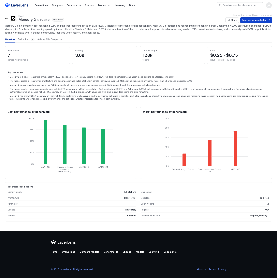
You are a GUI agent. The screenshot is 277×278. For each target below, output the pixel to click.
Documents (170, 251)
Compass (57, 5)
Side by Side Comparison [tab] (50, 39)
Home (54, 251)
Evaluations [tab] (25, 39)
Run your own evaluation (254, 20)
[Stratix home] (16, 5)
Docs (132, 5)
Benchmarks (74, 5)
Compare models (89, 251)
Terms (212, 269)
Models (102, 5)
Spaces (89, 5)
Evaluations (41, 5)
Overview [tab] (10, 39)
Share (234, 20)
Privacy (222, 269)
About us (201, 269)
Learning (120, 5)
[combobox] (242, 5)
